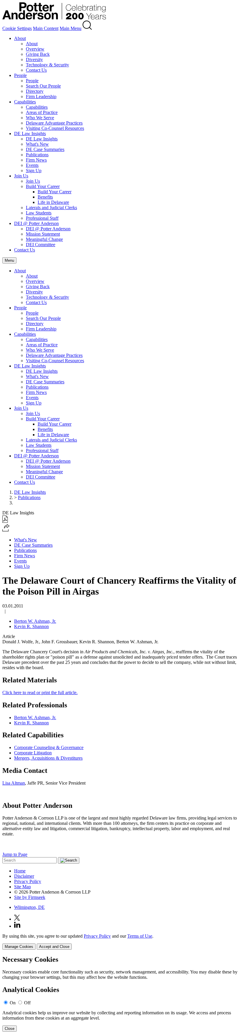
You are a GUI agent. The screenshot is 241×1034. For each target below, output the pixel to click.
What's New (37, 144)
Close (9, 1028)
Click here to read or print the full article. (40, 692)
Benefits (45, 196)
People (20, 75)
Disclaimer (24, 876)
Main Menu (70, 28)
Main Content (45, 28)
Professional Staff (42, 218)
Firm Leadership (41, 96)
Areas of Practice (42, 112)
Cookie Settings (17, 28)
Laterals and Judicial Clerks (51, 207)
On (13, 1002)
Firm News (36, 159)
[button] (6, 529)
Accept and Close (54, 946)
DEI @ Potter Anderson (36, 223)
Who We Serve (40, 117)
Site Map (22, 886)
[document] (120, 994)
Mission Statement (43, 233)
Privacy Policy (27, 881)
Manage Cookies (19, 946)
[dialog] (120, 942)
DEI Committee (40, 244)
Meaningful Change (44, 239)
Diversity (34, 59)
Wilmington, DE (29, 907)
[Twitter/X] (17, 918)
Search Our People (43, 85)
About (20, 38)
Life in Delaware (53, 202)
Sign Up (33, 170)
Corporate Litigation (33, 752)
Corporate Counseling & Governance (48, 747)
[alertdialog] (120, 994)
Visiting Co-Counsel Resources (55, 128)
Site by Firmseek (29, 897)
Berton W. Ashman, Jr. (35, 621)
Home (20, 870)
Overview (35, 48)
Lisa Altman (13, 782)
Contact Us (36, 70)
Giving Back (38, 54)
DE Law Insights (30, 133)
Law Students (38, 212)
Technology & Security (47, 64)
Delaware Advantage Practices (54, 122)
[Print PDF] (5, 521)
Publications (37, 154)
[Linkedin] (17, 926)
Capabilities (25, 101)
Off (27, 1002)
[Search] (87, 28)
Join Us (21, 175)
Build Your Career (43, 186)
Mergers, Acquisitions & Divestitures (48, 758)
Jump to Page (14, 854)
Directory (34, 91)
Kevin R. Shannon (31, 626)
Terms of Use (139, 936)
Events (32, 165)
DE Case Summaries (45, 149)
